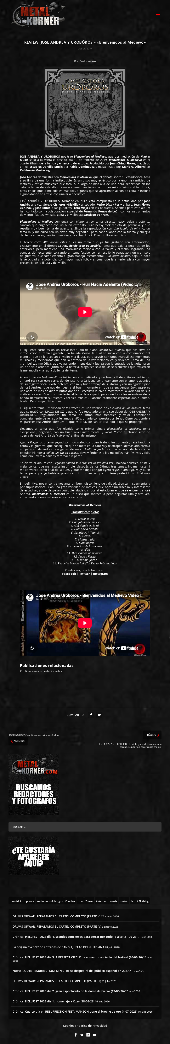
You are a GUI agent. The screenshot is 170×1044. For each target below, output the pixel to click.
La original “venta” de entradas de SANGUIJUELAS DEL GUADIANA (58, 947)
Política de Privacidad (92, 1026)
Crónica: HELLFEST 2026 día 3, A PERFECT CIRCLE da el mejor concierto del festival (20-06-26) (78, 957)
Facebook (69, 574)
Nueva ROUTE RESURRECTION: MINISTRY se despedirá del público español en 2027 (71, 971)
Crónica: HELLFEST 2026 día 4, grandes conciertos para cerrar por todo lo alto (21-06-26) (75, 937)
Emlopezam (88, 61)
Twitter (84, 574)
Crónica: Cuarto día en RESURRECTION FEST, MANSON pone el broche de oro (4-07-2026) (75, 1011)
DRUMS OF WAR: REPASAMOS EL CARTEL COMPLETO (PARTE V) (56, 916)
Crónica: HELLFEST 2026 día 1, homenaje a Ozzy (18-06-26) (53, 1001)
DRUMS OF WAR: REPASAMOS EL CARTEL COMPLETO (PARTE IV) (57, 926)
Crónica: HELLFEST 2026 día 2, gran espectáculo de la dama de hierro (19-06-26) (69, 991)
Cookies (68, 1026)
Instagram (100, 574)
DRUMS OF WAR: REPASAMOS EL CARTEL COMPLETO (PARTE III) (57, 981)
